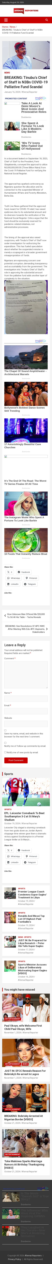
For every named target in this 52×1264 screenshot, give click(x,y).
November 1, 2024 (12, 1032)
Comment (9, 658)
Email (7, 705)
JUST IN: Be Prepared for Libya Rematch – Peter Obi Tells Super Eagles (32, 943)
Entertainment (12, 1019)
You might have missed (19, 989)
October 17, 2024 (26, 949)
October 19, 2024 (12, 823)
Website (8, 718)
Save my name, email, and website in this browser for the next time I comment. (23, 735)
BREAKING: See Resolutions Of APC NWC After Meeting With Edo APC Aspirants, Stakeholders (25, 629)
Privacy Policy (14, 1259)
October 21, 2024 (12, 1123)
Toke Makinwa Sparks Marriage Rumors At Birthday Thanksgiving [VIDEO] (24, 1164)
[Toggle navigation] (6, 20)
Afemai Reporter (29, 92)
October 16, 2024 (26, 977)
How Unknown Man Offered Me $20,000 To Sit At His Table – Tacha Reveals (26, 616)
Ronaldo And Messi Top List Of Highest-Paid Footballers (31, 918)
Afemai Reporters (33, 1255)
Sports (8, 774)
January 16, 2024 (12, 92)
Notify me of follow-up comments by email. (25, 746)
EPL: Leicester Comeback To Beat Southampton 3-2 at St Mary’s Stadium (24, 816)
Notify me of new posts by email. (22, 752)
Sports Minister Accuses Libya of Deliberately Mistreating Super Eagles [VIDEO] (32, 969)
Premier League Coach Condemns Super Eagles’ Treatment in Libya (32, 894)
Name (8, 693)
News (7, 73)
